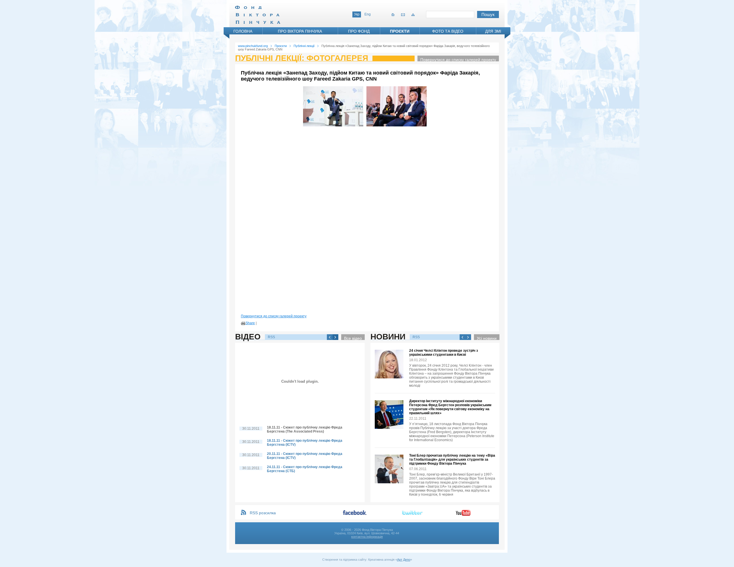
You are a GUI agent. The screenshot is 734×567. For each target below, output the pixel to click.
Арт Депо (403, 559)
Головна (242, 31)
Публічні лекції (304, 46)
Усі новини (487, 338)
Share (250, 323)
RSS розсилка (263, 513)
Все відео (353, 338)
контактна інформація (367, 536)
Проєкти (399, 31)
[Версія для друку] (243, 323)
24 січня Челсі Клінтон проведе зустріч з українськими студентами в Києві (443, 353)
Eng (367, 14)
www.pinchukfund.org (253, 46)
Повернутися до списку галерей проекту (458, 59)
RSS (271, 337)
